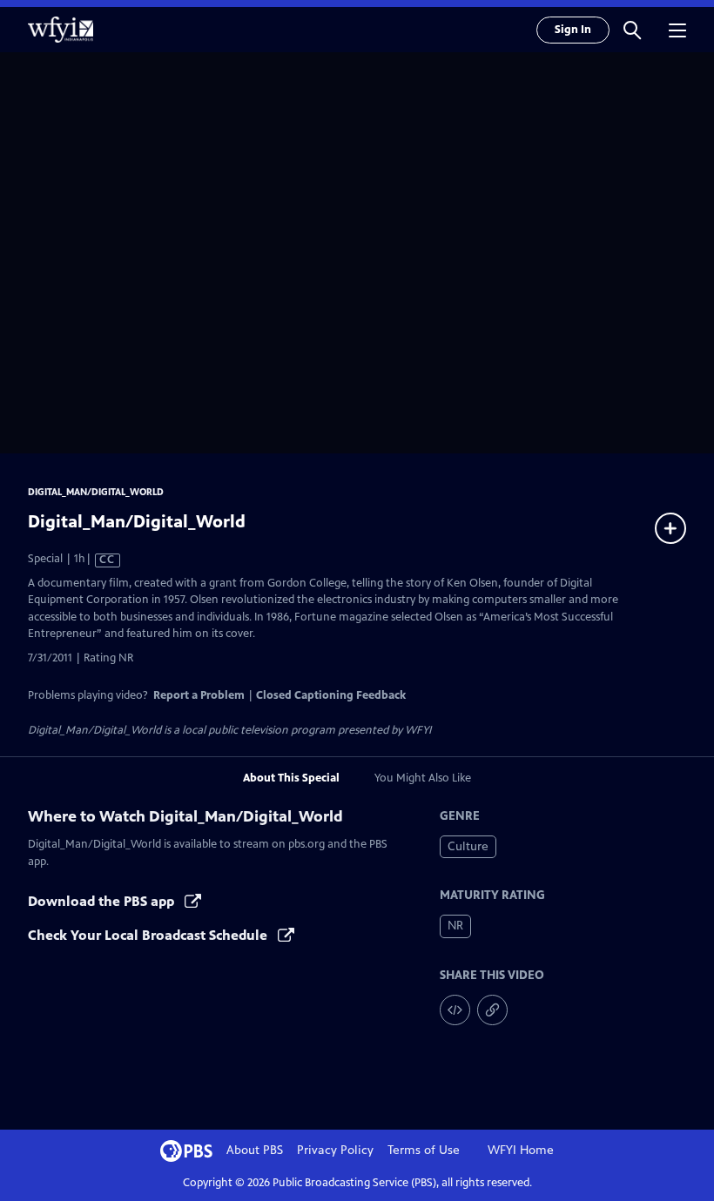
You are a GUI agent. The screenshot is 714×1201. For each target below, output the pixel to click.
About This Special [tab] (291, 778)
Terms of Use (423, 1150)
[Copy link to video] (492, 1010)
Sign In (573, 30)
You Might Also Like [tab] (422, 778)
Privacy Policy (335, 1150)
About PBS (254, 1150)
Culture (468, 846)
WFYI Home (521, 1150)
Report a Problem (199, 695)
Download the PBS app (103, 901)
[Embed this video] (455, 1010)
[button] (632, 29)
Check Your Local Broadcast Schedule (149, 935)
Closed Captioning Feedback (331, 695)
